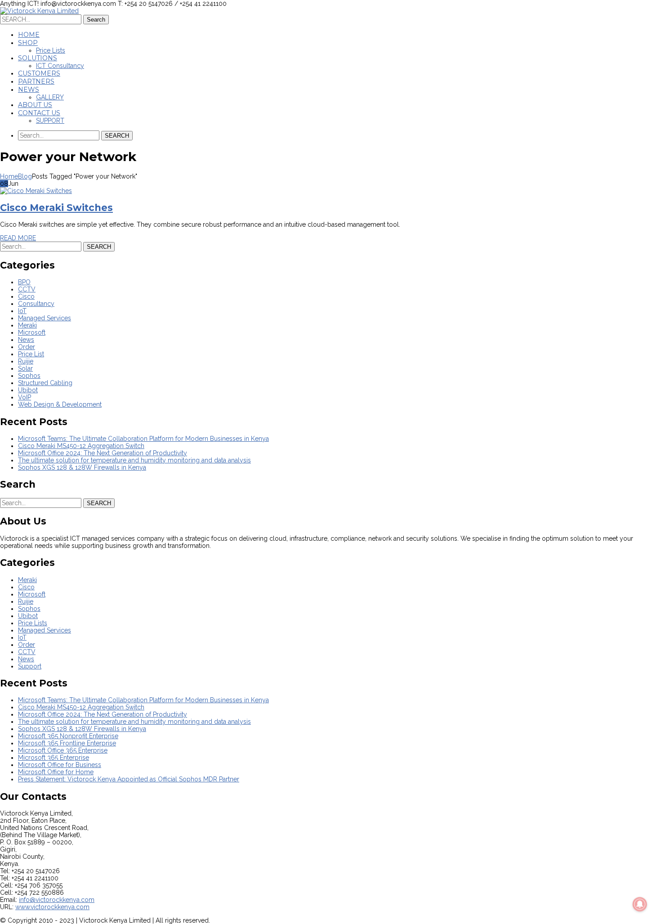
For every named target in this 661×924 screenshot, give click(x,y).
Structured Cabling (45, 382)
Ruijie (25, 361)
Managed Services (44, 318)
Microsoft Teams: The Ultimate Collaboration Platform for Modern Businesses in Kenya (143, 438)
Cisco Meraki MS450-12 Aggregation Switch (81, 445)
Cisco (26, 296)
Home (9, 176)
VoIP (24, 397)
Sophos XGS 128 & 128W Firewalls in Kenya (82, 467)
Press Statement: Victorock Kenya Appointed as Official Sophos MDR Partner (128, 779)
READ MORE (18, 238)
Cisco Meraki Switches (56, 207)
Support (29, 666)
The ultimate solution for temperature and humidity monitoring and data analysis (134, 460)
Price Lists (32, 623)
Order (26, 346)
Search (96, 19)
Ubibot (28, 390)
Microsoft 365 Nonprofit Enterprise (68, 736)
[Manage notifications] (640, 904)
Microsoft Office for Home (56, 772)
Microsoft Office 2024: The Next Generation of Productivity (102, 453)
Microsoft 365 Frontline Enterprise (67, 743)
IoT (22, 310)
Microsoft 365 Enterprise (53, 757)
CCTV (27, 289)
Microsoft (31, 332)
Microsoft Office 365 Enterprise (62, 750)
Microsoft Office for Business (59, 764)
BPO (24, 282)
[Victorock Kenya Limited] (39, 10)
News (26, 339)
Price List (31, 354)
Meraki (27, 325)
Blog (25, 176)
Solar (25, 368)
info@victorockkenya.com (56, 899)
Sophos (29, 375)
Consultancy (36, 303)
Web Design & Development (60, 404)
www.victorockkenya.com (52, 907)
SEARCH (117, 135)
